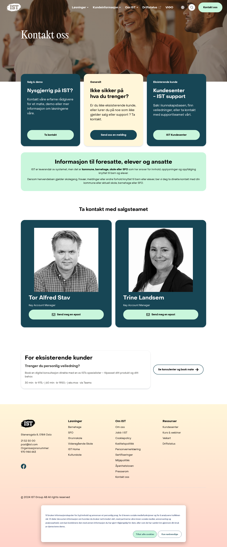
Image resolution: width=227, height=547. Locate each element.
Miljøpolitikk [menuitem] (122, 460)
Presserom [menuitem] (122, 471)
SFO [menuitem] (70, 432)
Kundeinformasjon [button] (105, 7)
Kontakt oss (210, 7)
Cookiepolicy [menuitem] (123, 438)
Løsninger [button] (79, 7)
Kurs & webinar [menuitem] (172, 432)
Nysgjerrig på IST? (50, 91)
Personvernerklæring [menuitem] (128, 449)
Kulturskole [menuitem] (75, 454)
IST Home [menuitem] (74, 449)
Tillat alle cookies (145, 534)
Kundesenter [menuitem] (170, 427)
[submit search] (192, 7)
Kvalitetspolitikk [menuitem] (124, 443)
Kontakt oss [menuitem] (122, 477)
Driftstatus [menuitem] (169, 443)
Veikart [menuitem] (167, 438)
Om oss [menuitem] (120, 427)
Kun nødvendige (170, 534)
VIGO (169, 7)
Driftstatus (152, 8)
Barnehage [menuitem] (74, 427)
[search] (192, 7)
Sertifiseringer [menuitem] (124, 454)
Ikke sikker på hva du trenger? (109, 94)
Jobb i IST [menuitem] (121, 432)
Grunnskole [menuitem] (75, 438)
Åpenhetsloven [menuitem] (124, 466)
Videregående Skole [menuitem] (80, 443)
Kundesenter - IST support (169, 94)
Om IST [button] (130, 7)
